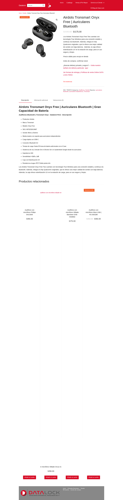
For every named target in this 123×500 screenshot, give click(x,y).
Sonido (24, 13)
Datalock (22, 5)
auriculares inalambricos (76, 91)
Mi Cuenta (66, 490)
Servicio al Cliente (96, 2)
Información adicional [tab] (41, 100)
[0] (49, 7)
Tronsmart (87, 91)
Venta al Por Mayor (81, 2)
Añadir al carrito (51, 477)
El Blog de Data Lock (97, 8)
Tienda (83, 488)
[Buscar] (43, 5)
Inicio (61, 2)
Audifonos (82, 90)
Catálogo (69, 2)
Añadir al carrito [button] (29, 477)
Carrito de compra (76, 490)
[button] (56, 19)
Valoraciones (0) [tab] (58, 100)
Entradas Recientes (73, 488)
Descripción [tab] (25, 100)
